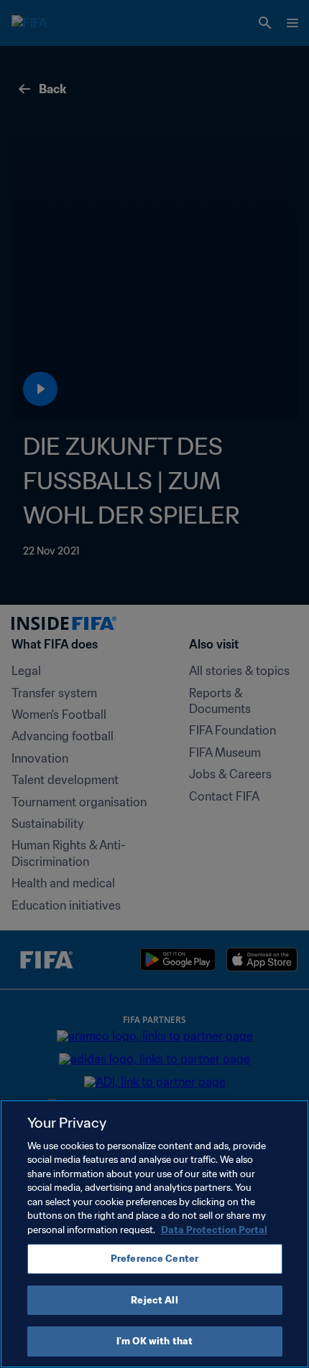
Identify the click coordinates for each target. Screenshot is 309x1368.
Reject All (154, 1300)
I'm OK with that (154, 1341)
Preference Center (154, 1259)
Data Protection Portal (214, 1230)
